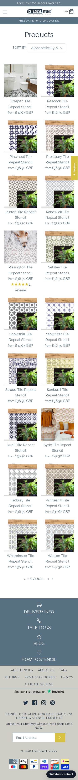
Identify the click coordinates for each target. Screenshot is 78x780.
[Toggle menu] (5, 12)
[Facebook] (34, 702)
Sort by (19, 47)
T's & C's (67, 677)
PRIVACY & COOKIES (40, 677)
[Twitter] (25, 702)
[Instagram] (43, 702)
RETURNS (12, 677)
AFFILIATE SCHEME (39, 684)
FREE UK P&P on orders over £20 (39, 20)
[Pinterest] (52, 702)
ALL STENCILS (22, 670)
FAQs (63, 670)
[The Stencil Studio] (39, 11)
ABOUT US (46, 670)
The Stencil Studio (44, 751)
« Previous (33, 579)
